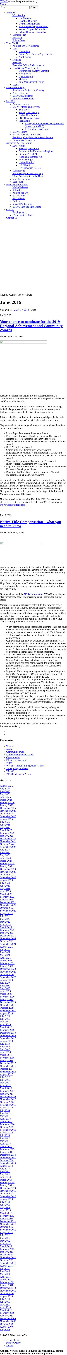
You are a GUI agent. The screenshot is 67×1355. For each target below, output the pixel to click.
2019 (26, 310)
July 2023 (5, 883)
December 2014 (8, 1154)
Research (17, 62)
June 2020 (5, 985)
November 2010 (8, 1290)
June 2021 (5, 952)
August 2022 (6, 913)
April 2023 (5, 891)
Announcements (20, 104)
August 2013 (6, 1199)
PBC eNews (18, 198)
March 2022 (6, 927)
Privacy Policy (13, 1342)
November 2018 (8, 1035)
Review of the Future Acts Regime (36, 151)
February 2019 (7, 1030)
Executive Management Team (33, 26)
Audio (9, 749)
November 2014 (8, 1157)
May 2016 (5, 1116)
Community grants (15, 751)
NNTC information (33, 594)
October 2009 (7, 1324)
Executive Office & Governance (28, 65)
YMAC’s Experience (22, 95)
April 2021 (5, 957)
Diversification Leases (30, 168)
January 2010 (6, 1315)
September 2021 (8, 944)
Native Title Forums (28, 115)
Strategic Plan (19, 34)
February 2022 (7, 930)
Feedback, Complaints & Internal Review (32, 137)
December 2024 (8, 838)
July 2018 (5, 1043)
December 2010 (8, 1288)
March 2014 (6, 1179)
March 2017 (6, 1088)
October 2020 (7, 974)
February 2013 (7, 1215)
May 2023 (5, 888)
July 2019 (5, 1016)
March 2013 (6, 1213)
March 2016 (6, 1121)
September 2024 (8, 847)
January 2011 (6, 1285)
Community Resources (23, 140)
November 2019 (8, 1005)
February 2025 (7, 833)
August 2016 (6, 1107)
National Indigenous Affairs (20, 754)
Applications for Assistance (25, 46)
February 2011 (7, 1282)
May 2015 (5, 1141)
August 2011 (6, 1265)
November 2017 (8, 1066)
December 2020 (8, 969)
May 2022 (5, 921)
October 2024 (7, 844)
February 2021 (7, 963)
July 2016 (5, 1110)
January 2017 (6, 1093)
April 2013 (5, 1210)
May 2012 (5, 1240)
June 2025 (5, 824)
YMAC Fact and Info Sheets (26, 134)
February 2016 (7, 1124)
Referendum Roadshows (37, 129)
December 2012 (8, 1221)
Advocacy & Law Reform (19, 143)
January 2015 (6, 1152)
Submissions (18, 170)
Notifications (25, 57)
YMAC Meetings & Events (26, 107)
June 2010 (5, 1301)
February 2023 (7, 896)
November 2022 (8, 905)
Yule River (24, 109)
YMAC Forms (19, 132)
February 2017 (7, 1091)
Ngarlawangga (26, 76)
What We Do (12, 43)
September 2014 (8, 1163)
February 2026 (7, 802)
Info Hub (10, 101)
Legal (15, 48)
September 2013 (8, 1196)
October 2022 (7, 908)
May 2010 (5, 1304)
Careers (10, 209)
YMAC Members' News (18, 774)
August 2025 (6, 819)
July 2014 (5, 1168)
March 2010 (6, 1310)
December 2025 (8, 808)
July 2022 (5, 916)
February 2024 (7, 863)
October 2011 (6, 1260)
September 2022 (8, 910)
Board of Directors (28, 21)
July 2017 (5, 1077)
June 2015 (5, 1138)
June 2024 (5, 852)
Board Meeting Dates (29, 23)
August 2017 (6, 1074)
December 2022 (8, 902)
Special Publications (22, 204)
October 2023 (7, 874)
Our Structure (25, 18)
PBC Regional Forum (29, 118)
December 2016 (8, 1096)
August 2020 (6, 980)
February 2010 (7, 1313)
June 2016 (5, 1113)
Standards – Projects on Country (28, 90)
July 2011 (5, 1268)
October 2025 (7, 813)
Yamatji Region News (17, 768)
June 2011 (5, 1271)
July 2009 (5, 1329)
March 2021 (6, 960)
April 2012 (5, 1243)
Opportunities (13, 757)
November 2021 (8, 938)
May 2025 (5, 827)
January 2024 (6, 866)
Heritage (16, 59)
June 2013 (5, 1204)
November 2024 (8, 841)
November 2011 (8, 1257)
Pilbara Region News (16, 760)
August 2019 (6, 1013)
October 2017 (7, 1068)
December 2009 (8, 1318)
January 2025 (6, 835)
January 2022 (6, 933)
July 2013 (5, 1202)
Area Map (17, 37)
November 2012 (8, 1224)
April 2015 (5, 1143)
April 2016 (5, 1118)
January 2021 (6, 966)
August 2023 (6, 880)
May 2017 (5, 1082)
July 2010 (5, 1299)
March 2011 (6, 1279)
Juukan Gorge (26, 159)
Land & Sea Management (25, 68)
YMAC (4, 1)
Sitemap (10, 1345)
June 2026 (5, 791)
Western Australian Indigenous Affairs (25, 765)
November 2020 (8, 971)
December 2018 (8, 1032)
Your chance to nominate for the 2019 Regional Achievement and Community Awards (31, 326)
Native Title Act (26, 162)
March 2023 (6, 894)
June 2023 (5, 885)
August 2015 (6, 1132)
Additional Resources (23, 98)
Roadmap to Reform (29, 148)
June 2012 (5, 1238)
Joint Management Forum (31, 82)
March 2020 (6, 994)
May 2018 (5, 1049)
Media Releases (20, 187)
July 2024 (5, 849)
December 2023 (8, 869)
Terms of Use (12, 1340)
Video (9, 763)
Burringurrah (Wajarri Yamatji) (34, 70)
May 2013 (5, 1207)
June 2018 (5, 1046)
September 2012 (8, 1229)
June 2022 (5, 919)
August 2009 (6, 1326)
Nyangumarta (25, 73)
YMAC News (19, 195)
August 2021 (6, 946)
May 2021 (5, 955)
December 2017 (8, 1063)
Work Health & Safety (23, 215)
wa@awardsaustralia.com (12, 504)
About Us (11, 12)
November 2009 (8, 1321)
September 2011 (8, 1263)
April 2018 (5, 1052)
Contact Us (11, 218)
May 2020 (5, 988)
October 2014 (7, 1160)
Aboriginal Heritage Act (30, 156)
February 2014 (7, 1182)
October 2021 (7, 941)
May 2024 (5, 855)
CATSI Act (24, 165)
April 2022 (5, 924)
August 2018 (6, 1041)
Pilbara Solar (18, 40)
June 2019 (5, 1019)
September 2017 (8, 1071)
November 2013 (8, 1190)
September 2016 (8, 1105)
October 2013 (7, 1193)
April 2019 (5, 1024)
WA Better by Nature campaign (27, 173)
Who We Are (18, 15)
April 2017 (5, 1085)
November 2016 (8, 1099)
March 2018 (6, 1055)
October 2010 (7, 1293)
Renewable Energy (15, 87)
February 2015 (7, 1149)
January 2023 (6, 899)
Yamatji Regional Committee (33, 29)
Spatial (15, 84)
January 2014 (6, 1185)
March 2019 (6, 1027)
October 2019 (7, 1007)
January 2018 (6, 1060)
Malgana (23, 79)
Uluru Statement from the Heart (27, 176)
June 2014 (5, 1171)
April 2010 (5, 1307)
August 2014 (6, 1166)
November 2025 (8, 810)
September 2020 (8, 977)
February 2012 (7, 1249)
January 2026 (6, 805)
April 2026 (5, 797)
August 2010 (6, 1296)
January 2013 (6, 1218)
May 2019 (5, 1021)
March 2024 (6, 860)
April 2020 (5, 991)
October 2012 (7, 1227)
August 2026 (6, 786)
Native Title (24, 51)
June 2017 (5, 1080)
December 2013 (8, 1188)
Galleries (16, 201)
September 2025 (8, 816)
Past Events (24, 120)
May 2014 (5, 1174)
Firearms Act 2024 (28, 154)
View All (10, 746)
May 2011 (5, 1274)
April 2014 (5, 1177)
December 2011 (8, 1254)
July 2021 (5, 949)
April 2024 (5, 858)
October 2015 (7, 1127)
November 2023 (8, 872)
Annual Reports (20, 193)
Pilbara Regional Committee (32, 32)
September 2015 (8, 1129)
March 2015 (6, 1146)
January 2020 (6, 999)
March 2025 (6, 830)
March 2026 (6, 799)
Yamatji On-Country (29, 112)
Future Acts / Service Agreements (35, 54)
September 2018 (8, 1038)
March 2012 (6, 1246)
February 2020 (7, 996)
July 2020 (5, 982)
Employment (18, 212)
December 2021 (8, 935)
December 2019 (8, 1002)
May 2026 (5, 794)
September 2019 (8, 1010)
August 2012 (6, 1232)
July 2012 (5, 1235)
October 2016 (7, 1102)
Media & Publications (17, 184)
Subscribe (17, 190)
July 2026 (5, 788)
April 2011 (5, 1276)
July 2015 (5, 1135)
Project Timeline (20, 93)
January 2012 (6, 1252)
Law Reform (18, 145)
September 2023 (8, 877)
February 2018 (7, 1057)
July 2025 (5, 822)
